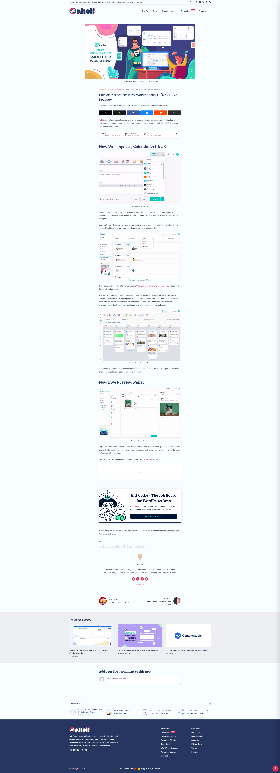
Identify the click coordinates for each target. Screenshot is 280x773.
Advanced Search (168, 752)
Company (195, 728)
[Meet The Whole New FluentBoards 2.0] (109, 712)
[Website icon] (142, 579)
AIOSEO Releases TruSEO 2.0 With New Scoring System (197, 712)
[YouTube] (210, 2)
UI (123, 546)
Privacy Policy (197, 744)
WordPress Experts (169, 748)
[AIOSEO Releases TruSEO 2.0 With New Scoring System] (181, 712)
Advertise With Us (168, 740)
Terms (194, 748)
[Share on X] (105, 112)
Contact (164, 756)
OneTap (82, 742)
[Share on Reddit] (160, 112)
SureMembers (75, 739)
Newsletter (188, 11)
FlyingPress (101, 739)
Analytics (161, 285)
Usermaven (105, 745)
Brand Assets (197, 736)
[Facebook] (196, 2)
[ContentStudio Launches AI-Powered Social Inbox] (188, 635)
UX (130, 546)
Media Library (150, 285)
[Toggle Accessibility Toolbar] (275, 768)
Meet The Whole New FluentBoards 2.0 (121, 712)
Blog (155, 11)
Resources (166, 728)
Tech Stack (165, 744)
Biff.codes (134, 506)
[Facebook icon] (133, 579)
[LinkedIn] (206, 2)
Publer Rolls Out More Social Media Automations (138, 650)
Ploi (88, 742)
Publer (101, 120)
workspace (140, 546)
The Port (145, 11)
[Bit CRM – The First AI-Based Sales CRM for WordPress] (145, 712)
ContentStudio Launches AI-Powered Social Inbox (186, 650)
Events (165, 11)
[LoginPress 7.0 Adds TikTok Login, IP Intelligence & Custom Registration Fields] (72, 712)
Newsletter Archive (169, 736)
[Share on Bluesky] (146, 112)
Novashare (73, 742)
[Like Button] (140, 473)
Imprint (194, 752)
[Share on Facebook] (133, 112)
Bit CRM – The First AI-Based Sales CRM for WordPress (160, 712)
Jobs (173, 11)
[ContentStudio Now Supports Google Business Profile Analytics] (91, 635)
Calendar (140, 285)
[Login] (190, 2)
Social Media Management (160, 105)
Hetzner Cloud (98, 742)
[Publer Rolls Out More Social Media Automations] (140, 635)
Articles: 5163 (140, 584)
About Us (195, 740)
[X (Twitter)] (200, 2)
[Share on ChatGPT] (119, 112)
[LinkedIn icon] (137, 579)
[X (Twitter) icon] (146, 579)
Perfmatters (111, 739)
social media (114, 546)
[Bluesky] (203, 2)
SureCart (110, 736)
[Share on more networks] (174, 112)
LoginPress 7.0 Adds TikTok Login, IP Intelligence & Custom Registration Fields (90, 712)
